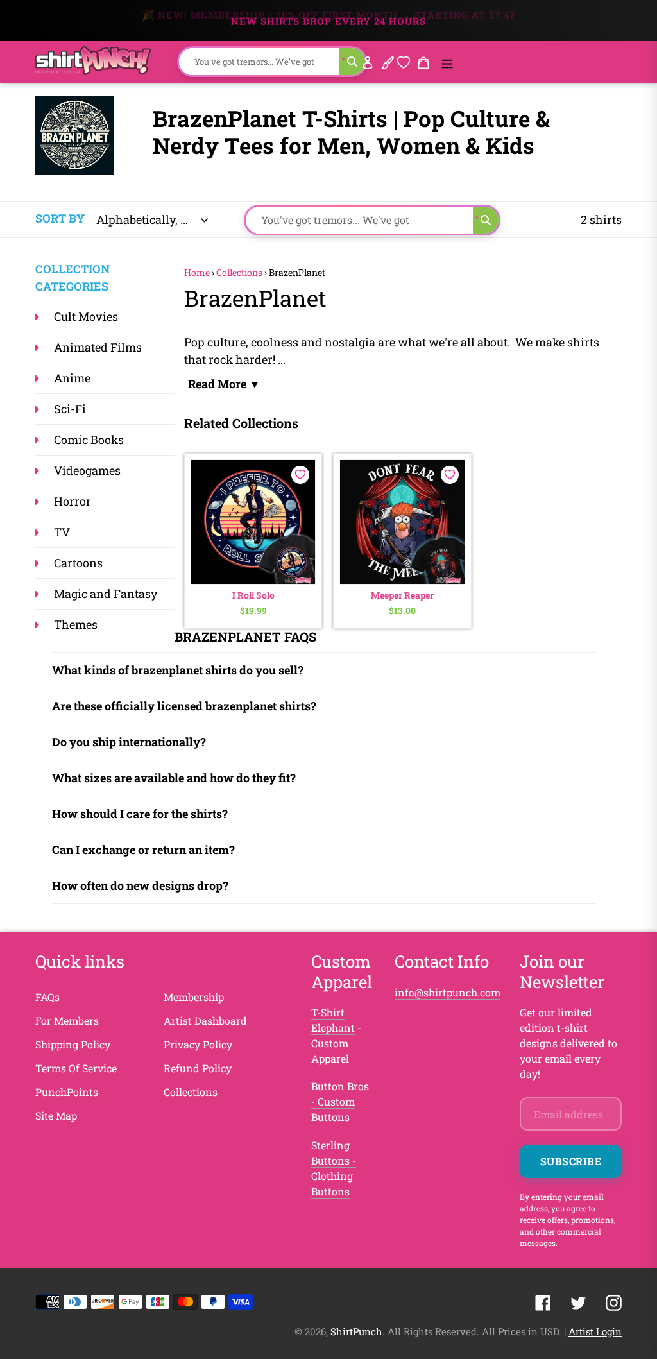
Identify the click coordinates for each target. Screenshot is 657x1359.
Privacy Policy (198, 1044)
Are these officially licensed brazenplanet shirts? (184, 706)
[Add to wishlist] (300, 475)
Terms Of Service (76, 1068)
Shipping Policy (72, 1044)
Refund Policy (198, 1068)
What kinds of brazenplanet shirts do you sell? (177, 670)
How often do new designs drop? (140, 885)
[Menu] (447, 62)
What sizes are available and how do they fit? (174, 777)
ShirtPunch (356, 1331)
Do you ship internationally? (129, 741)
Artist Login (595, 1331)
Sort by (60, 218)
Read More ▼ (224, 383)
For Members (67, 1020)
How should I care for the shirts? (140, 813)
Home (197, 272)
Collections (239, 272)
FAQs (47, 997)
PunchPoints (66, 1091)
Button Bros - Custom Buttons (340, 1101)
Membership (194, 997)
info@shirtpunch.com (447, 992)
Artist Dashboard (205, 1020)
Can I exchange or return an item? (143, 849)
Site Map (56, 1115)
